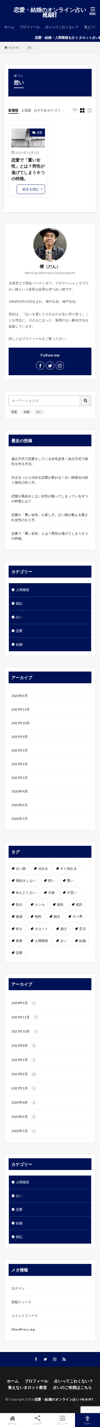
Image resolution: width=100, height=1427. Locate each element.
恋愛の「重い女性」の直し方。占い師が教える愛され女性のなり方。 (49, 517)
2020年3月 (19, 805)
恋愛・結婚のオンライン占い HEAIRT (50, 12)
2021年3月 (19, 750)
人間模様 (22, 590)
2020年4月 (19, 791)
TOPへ (87, 1423)
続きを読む (30, 189)
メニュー (62, 1423)
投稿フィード (21, 1302)
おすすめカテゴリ (47, 110)
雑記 (19, 603)
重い (70, 880)
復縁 (19, 916)
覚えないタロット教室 (27, 1387)
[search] (85, 400)
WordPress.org (22, 1329)
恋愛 (39, 132)
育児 (82, 929)
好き (19, 929)
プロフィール (30, 27)
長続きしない (26, 880)
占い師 (21, 868)
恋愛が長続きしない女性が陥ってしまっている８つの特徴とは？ (49, 498)
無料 (38, 916)
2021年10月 (20, 723)
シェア (37, 1423)
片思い (72, 892)
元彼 (51, 892)
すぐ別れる (68, 868)
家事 (19, 941)
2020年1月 (19, 819)
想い (31, 47)
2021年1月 (19, 778)
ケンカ (40, 904)
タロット (41, 929)
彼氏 (79, 904)
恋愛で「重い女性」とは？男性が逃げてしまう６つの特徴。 (28, 169)
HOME (14, 47)
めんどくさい (26, 892)
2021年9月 (19, 737)
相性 (60, 904)
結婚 (26, 411)
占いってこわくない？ (62, 27)
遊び (63, 929)
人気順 (26, 110)
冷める (43, 868)
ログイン (18, 1288)
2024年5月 (19, 696)
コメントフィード (24, 1316)
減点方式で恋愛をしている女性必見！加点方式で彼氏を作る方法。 (49, 461)
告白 (19, 904)
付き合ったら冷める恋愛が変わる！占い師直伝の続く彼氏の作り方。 (49, 479)
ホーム (9, 27)
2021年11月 (20, 709)
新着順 (13, 110)
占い (39, 411)
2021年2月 (19, 764)
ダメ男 (77, 916)
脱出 (57, 916)
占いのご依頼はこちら (72, 1387)
